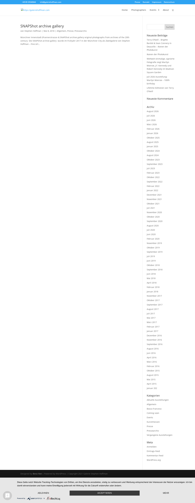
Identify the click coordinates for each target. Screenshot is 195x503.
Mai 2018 (151, 278)
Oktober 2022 (153, 177)
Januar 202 (152, 388)
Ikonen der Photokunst (157, 54)
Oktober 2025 (153, 137)
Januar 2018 (152, 291)
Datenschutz (169, 2)
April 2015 (151, 383)
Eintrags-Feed (153, 451)
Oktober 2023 (153, 159)
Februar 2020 (153, 238)
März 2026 (152, 124)
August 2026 (153, 111)
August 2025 (153, 142)
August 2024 (153, 155)
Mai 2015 (151, 379)
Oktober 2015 (153, 370)
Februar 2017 (153, 326)
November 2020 (154, 212)
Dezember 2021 (154, 194)
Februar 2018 (153, 287)
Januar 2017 (152, 331)
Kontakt (146, 2)
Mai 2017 (151, 317)
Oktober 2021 (153, 203)
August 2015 (153, 375)
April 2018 (151, 282)
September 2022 (154, 181)
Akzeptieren (104, 493)
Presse (137, 2)
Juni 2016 (151, 353)
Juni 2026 (151, 120)
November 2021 (154, 199)
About (166, 10)
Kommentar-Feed (155, 455)
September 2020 (154, 221)
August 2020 (153, 225)
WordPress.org (154, 460)
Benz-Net (37, 473)
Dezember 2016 (154, 335)
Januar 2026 (152, 133)
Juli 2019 (151, 256)
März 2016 (152, 361)
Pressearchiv (81, 31)
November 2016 (154, 339)
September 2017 (154, 304)
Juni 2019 (151, 260)
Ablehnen (43, 493)
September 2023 (154, 164)
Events (153, 10)
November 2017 (154, 295)
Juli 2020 (151, 230)
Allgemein (61, 31)
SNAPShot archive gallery (42, 26)
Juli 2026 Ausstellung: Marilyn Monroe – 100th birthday (158, 80)
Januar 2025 (152, 146)
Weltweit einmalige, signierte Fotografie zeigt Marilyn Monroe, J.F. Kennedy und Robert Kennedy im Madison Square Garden (160, 65)
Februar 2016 (153, 366)
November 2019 (154, 243)
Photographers (138, 10)
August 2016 (153, 348)
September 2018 (154, 269)
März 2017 (152, 322)
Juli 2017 (151, 313)
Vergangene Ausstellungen (159, 435)
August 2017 (153, 309)
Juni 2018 (151, 273)
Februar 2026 (153, 128)
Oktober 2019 (153, 247)
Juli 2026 (151, 115)
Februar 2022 (153, 186)
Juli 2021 (151, 208)
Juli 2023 (151, 168)
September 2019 (154, 252)
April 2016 (151, 357)
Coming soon (153, 413)
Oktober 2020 (153, 216)
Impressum (156, 2)
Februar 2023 (153, 172)
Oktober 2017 (153, 300)
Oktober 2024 (153, 150)
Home (125, 10)
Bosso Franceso (154, 408)
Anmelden (152, 446)
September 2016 (154, 344)
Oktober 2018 (153, 265)
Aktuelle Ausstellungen (158, 400)
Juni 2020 (151, 234)
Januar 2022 (152, 190)
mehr (166, 493)
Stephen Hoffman (32, 31)
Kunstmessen (153, 421)
